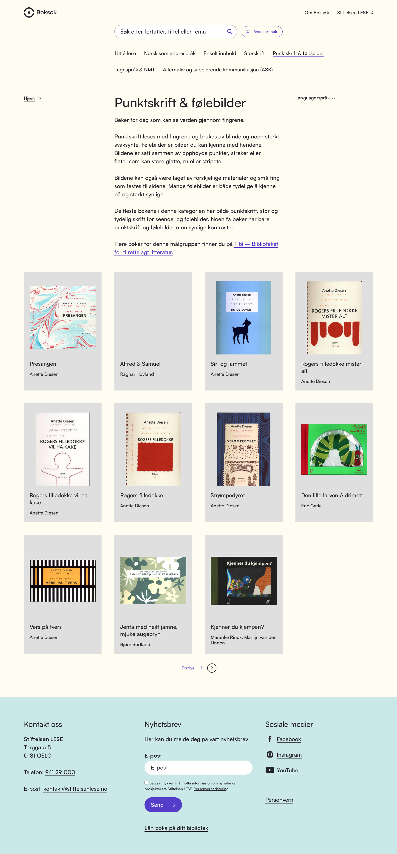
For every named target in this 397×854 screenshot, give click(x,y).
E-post (153, 755)
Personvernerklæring (211, 789)
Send (157, 804)
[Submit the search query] (230, 32)
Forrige (188, 667)
